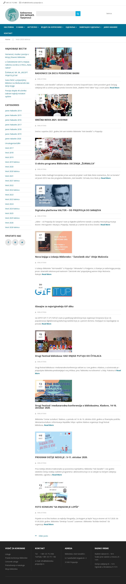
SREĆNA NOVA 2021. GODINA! (51, 119)
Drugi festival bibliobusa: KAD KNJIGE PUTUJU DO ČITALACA (68, 355)
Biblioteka (41, 79)
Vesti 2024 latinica (12, 208)
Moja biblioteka (11, 569)
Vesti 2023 (9, 194)
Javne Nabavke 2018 (13, 129)
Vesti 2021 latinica (12, 180)
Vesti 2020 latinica (12, 171)
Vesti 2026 (9, 222)
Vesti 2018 (9, 152)
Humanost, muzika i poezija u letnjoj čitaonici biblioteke (17, 55)
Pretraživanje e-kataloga (15, 565)
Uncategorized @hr (12, 143)
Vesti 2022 (9, 185)
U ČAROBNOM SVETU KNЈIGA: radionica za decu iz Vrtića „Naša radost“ (18, 65)
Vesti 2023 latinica (12, 199)
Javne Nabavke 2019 (13, 134)
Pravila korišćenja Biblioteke (16, 558)
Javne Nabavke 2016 (13, 120)
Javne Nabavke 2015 (13, 115)
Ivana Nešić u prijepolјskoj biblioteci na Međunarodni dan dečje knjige (17, 83)
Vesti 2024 (9, 204)
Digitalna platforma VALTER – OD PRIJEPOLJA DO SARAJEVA (68, 210)
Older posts (43, 536)
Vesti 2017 (9, 148)
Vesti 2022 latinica (12, 190)
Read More (114, 87)
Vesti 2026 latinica (12, 227)
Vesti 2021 (9, 176)
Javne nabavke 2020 (13, 138)
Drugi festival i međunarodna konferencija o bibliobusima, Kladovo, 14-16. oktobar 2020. (76, 406)
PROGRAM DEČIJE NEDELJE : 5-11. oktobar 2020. (61, 457)
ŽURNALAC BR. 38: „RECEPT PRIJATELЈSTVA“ (16, 74)
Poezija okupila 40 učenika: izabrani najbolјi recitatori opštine (16, 93)
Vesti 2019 (9, 157)
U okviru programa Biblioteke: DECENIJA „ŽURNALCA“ (65, 163)
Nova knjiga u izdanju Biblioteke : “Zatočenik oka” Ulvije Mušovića (71, 256)
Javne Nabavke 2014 (13, 110)
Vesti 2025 (9, 213)
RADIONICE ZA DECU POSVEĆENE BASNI (57, 73)
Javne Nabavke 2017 (13, 124)
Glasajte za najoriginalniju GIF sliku (54, 306)
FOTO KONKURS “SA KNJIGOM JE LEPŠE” (57, 506)
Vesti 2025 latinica (12, 218)
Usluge (8, 554)
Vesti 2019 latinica (12, 162)
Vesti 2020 (9, 166)
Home (7, 39)
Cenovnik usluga (11, 561)
